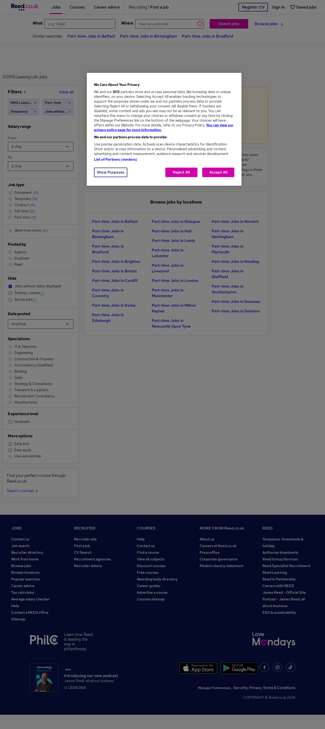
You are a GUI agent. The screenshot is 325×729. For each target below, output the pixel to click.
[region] (164, 129)
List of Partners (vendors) (115, 159)
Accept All (218, 172)
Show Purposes (110, 172)
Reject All (181, 172)
